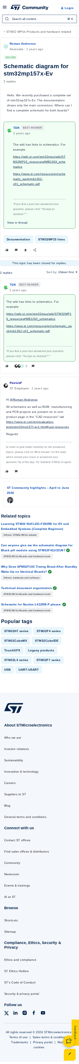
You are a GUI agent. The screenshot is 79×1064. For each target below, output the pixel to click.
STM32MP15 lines (51, 239)
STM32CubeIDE (46, 640)
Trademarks (19, 1042)
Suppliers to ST (15, 794)
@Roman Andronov (23, 399)
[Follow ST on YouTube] (43, 1013)
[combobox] (39, 19)
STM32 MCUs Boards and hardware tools (27, 556)
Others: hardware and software (21, 577)
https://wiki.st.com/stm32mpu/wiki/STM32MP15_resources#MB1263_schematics (39, 161)
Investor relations (16, 749)
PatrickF (16, 383)
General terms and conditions (25, 817)
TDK (16, 127)
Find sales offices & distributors (26, 851)
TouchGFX (12, 650)
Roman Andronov (23, 43)
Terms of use (18, 1037)
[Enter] (7, 19)
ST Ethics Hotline (16, 971)
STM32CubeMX (15, 640)
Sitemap (10, 931)
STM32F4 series (49, 631)
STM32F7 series (48, 660)
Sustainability (13, 760)
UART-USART (29, 669)
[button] (4, 8)
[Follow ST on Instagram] (24, 1013)
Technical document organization (26, 588)
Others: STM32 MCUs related (20, 535)
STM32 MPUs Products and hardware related (38, 31)
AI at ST (10, 896)
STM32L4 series (16, 660)
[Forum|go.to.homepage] (29, 8)
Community (12, 862)
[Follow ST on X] (6, 1014)
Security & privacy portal (21, 993)
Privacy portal (43, 1042)
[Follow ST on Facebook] (33, 1013)
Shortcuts (11, 920)
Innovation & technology (21, 771)
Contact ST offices (17, 840)
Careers (10, 783)
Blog (7, 805)
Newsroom (11, 874)
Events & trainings (17, 885)
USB (7, 669)
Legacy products (41, 650)
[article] (39, 326)
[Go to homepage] (13, 713)
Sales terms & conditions (50, 1037)
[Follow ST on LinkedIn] (15, 1013)
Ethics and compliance (20, 959)
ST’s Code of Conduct (20, 982)
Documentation (18, 239)
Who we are (12, 737)
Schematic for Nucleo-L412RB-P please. (31, 604)
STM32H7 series (16, 631)
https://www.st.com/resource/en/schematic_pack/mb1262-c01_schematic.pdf (39, 179)
